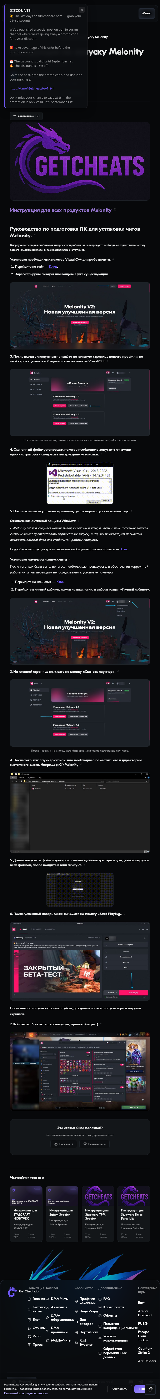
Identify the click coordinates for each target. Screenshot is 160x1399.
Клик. (124, 549)
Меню (146, 13)
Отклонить (119, 1389)
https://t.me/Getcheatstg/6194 (32, 88)
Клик (53, 267)
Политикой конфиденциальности (26, 1393)
